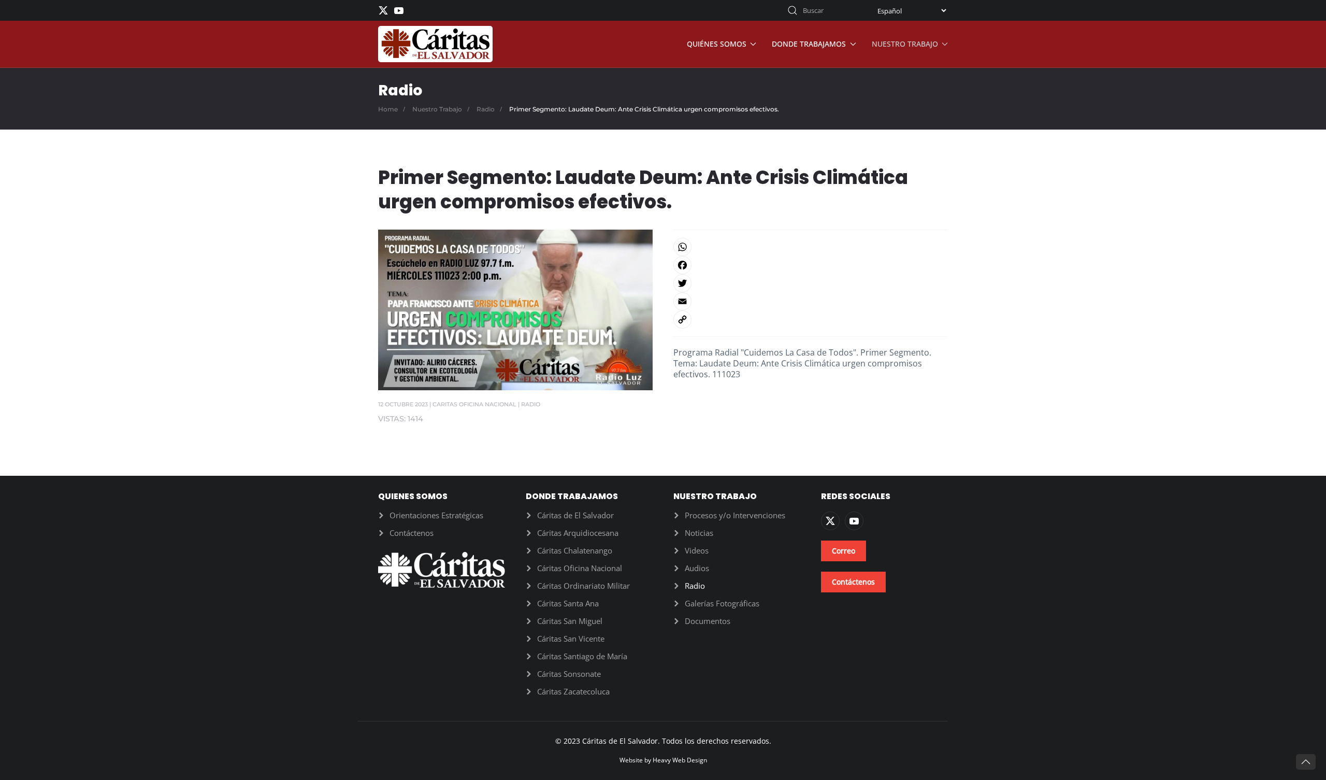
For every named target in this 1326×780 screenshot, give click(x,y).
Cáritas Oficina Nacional (579, 568)
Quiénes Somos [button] (716, 44)
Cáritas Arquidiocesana (577, 533)
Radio (530, 404)
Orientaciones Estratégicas (436, 515)
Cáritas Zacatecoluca (573, 691)
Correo (843, 551)
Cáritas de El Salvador (575, 515)
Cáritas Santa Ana (568, 603)
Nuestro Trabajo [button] (905, 44)
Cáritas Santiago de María (582, 656)
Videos (697, 550)
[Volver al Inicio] (435, 44)
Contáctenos (412, 533)
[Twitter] (810, 283)
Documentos (707, 621)
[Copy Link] (810, 319)
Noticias (699, 533)
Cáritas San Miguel (569, 621)
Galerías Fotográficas (722, 603)
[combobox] (821, 10)
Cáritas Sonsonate (569, 674)
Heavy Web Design (680, 760)
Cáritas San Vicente (570, 638)
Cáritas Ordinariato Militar (583, 585)
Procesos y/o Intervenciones (735, 515)
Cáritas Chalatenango (574, 550)
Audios (697, 568)
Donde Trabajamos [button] (809, 44)
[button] (1306, 762)
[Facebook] (810, 265)
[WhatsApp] (810, 247)
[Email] (810, 301)
